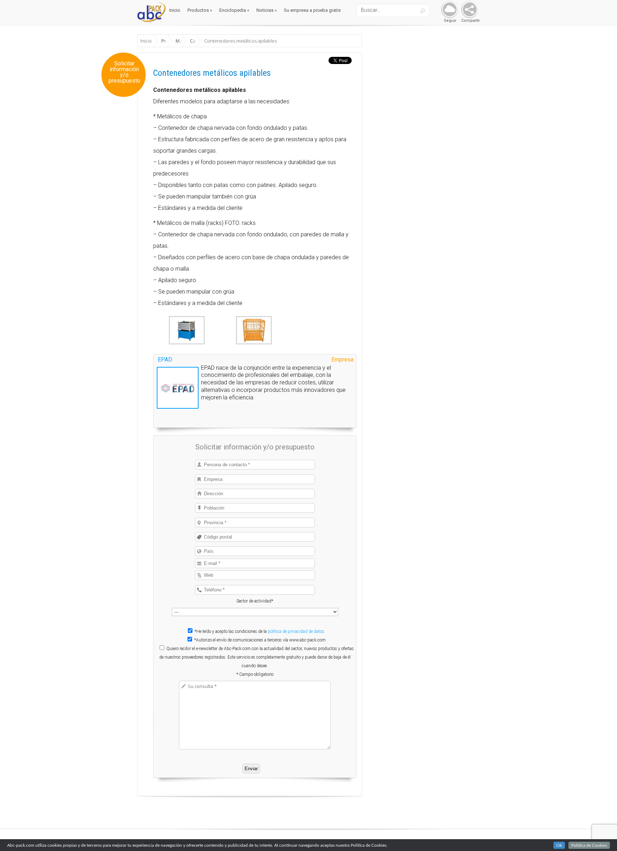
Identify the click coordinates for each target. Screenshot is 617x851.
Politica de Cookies (589, 845)
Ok (559, 845)
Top (600, 834)
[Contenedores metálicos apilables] (187, 342)
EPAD (165, 359)
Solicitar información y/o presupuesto (124, 72)
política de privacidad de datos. (296, 631)
